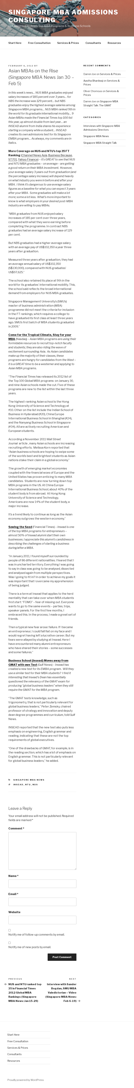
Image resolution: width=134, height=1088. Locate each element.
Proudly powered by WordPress (25, 1079)
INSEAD (18, 784)
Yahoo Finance (28, 159)
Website (14, 912)
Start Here (14, 42)
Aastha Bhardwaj (93, 80)
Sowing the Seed (20, 527)
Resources (114, 42)
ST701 (12, 159)
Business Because (60, 155)
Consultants (93, 42)
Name (13, 876)
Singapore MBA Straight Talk (100, 142)
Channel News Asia (34, 155)
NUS (35, 784)
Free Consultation (39, 42)
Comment (16, 828)
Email (13, 894)
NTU (28, 784)
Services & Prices (68, 42)
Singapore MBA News (29, 780)
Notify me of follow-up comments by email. (36, 934)
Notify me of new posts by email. (29, 947)
